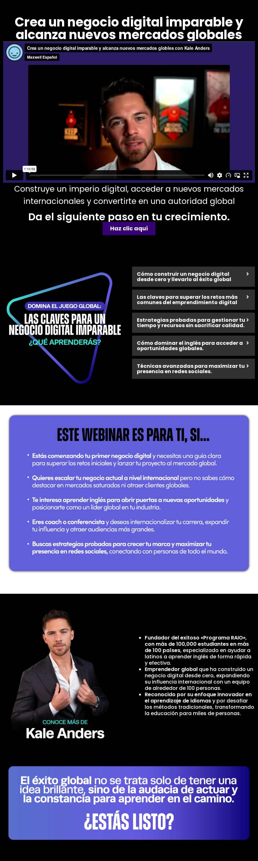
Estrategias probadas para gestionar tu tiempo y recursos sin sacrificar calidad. (191, 322)
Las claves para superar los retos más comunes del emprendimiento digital (187, 299)
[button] (193, 277)
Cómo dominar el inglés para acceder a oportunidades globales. (190, 345)
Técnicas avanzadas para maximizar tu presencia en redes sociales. (191, 368)
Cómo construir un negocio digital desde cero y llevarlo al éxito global (184, 276)
